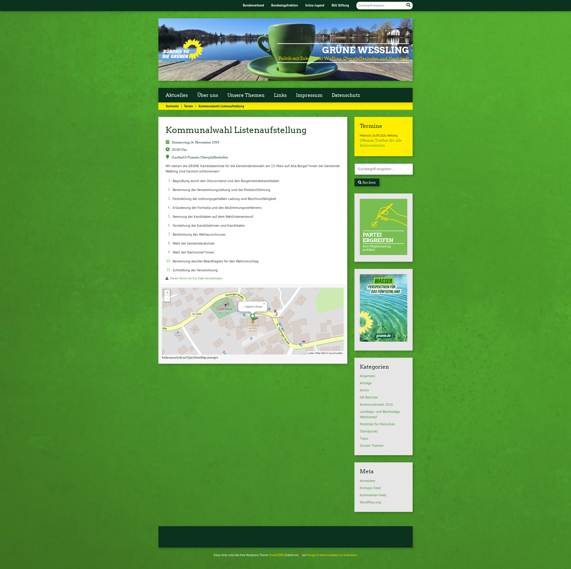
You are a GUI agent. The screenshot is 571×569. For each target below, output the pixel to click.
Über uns (207, 95)
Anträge (366, 383)
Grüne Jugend (314, 5)
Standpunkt (369, 431)
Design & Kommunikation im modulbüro (332, 555)
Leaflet (311, 353)
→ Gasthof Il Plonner (252, 306)
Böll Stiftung (340, 5)
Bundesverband (253, 5)
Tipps (364, 438)
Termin (188, 106)
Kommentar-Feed (373, 495)
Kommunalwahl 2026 (376, 404)
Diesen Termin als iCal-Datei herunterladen (196, 278)
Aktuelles (177, 95)
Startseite (172, 106)
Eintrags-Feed (370, 488)
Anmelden (367, 480)
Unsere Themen (246, 95)
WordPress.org (370, 502)
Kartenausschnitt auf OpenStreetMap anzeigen (190, 357)
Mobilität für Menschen (377, 424)
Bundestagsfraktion (284, 5)
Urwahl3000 (276, 555)
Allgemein (367, 376)
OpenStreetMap (336, 353)
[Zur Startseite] (182, 59)
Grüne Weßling (365, 50)
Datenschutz (346, 95)
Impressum (309, 95)
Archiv (364, 390)
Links (280, 95)
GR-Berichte (369, 397)
